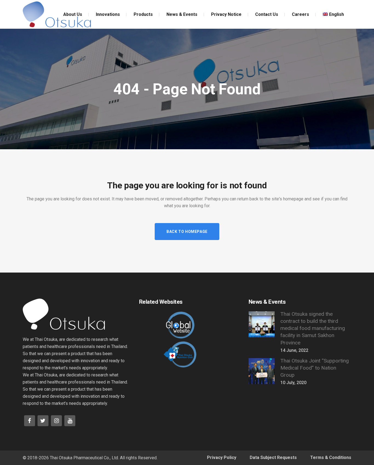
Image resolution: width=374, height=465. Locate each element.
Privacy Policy (221, 457)
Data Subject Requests (273, 457)
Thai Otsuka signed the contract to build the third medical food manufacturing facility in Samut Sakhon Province (312, 328)
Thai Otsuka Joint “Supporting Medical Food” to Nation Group (314, 368)
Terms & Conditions (330, 457)
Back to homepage (187, 231)
